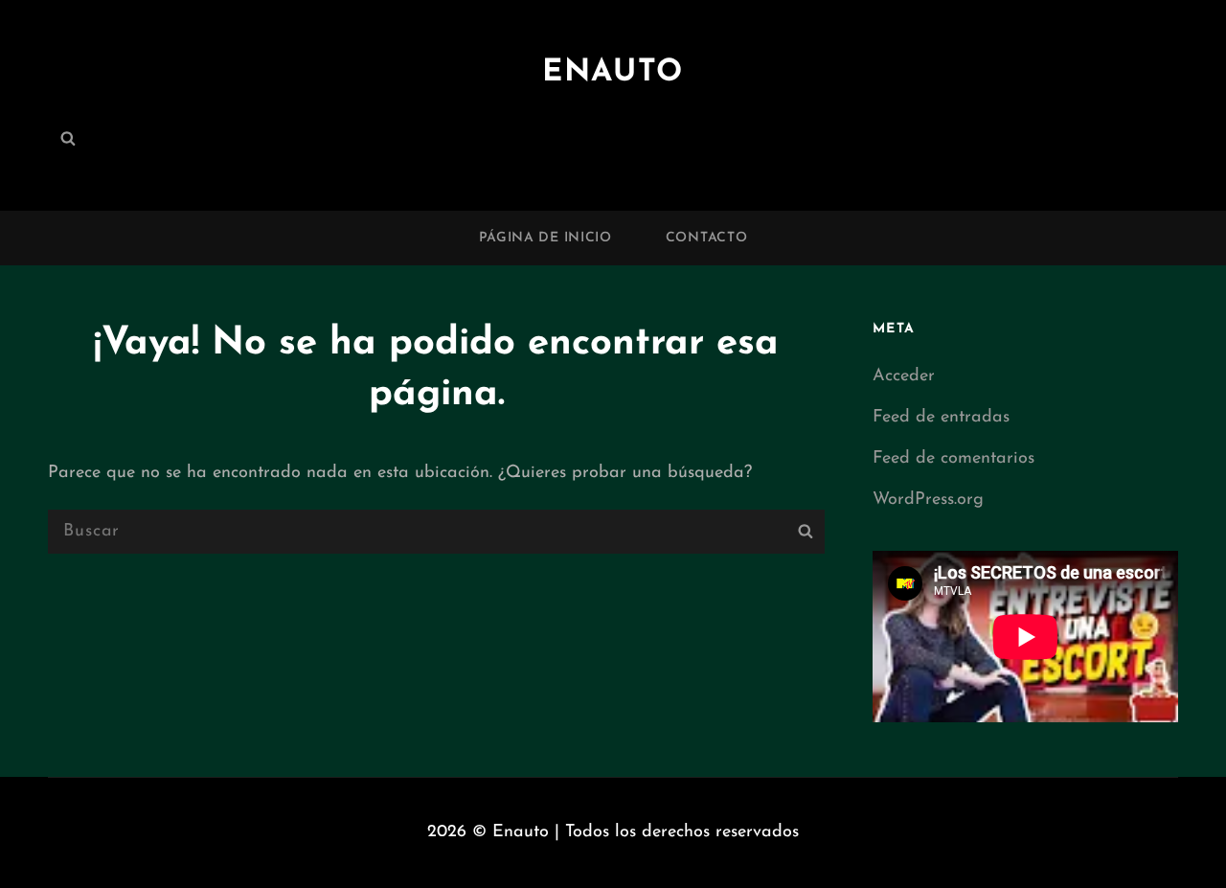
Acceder (904, 376)
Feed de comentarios (953, 458)
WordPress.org (928, 500)
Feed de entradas (941, 417)
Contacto (707, 238)
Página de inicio (545, 238)
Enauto (613, 72)
